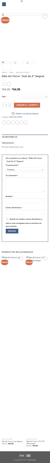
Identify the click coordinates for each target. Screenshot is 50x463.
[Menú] (4, 4)
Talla (3, 97)
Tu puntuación (12, 165)
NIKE (11, 72)
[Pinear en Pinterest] (22, 123)
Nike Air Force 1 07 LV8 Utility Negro (35, 442)
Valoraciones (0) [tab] (9, 137)
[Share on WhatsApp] (4, 123)
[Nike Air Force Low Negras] (13, 346)
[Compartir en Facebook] (8, 123)
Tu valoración (12, 175)
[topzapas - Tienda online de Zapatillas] (25, 4)
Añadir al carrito (27, 105)
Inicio (4, 72)
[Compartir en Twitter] (13, 123)
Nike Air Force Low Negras (12, 441)
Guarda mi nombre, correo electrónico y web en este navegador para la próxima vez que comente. (24, 222)
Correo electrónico (14, 208)
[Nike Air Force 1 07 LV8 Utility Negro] (37, 346)
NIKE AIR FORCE (22, 72)
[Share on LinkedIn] (26, 123)
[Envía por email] (17, 123)
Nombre (9, 196)
